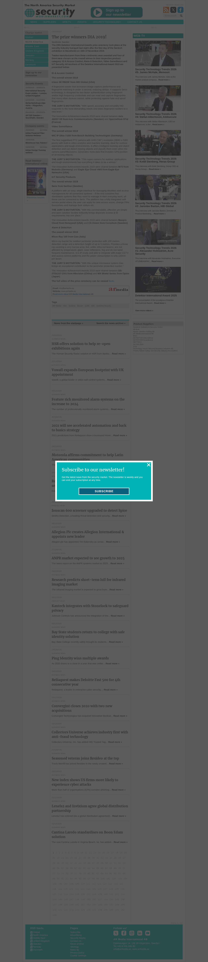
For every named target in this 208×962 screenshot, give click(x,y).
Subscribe (104, 491)
